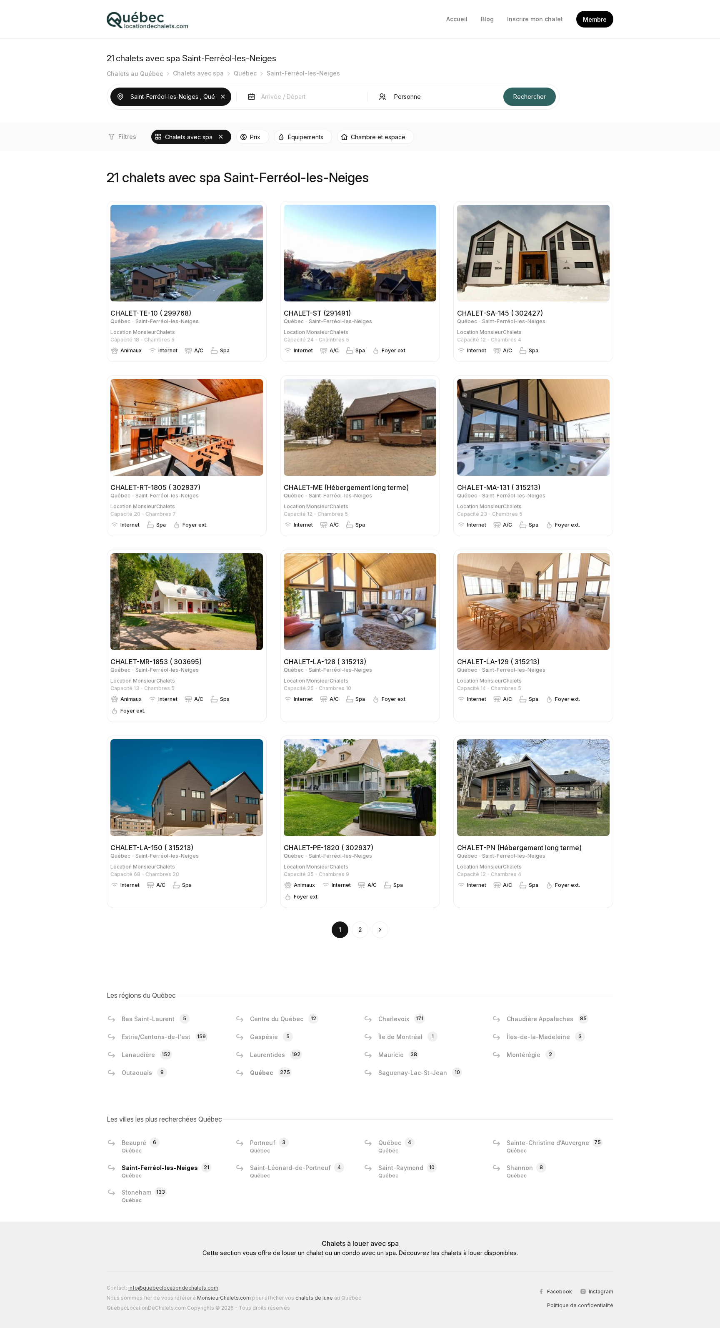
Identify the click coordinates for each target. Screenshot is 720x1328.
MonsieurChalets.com (224, 1298)
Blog (487, 19)
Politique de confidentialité (580, 1305)
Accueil (457, 19)
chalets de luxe (314, 1298)
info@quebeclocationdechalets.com (173, 1288)
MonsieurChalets (154, 332)
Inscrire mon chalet (535, 19)
